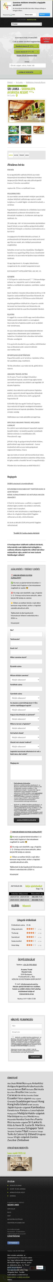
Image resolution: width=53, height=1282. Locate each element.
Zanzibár (12, 1140)
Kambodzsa (38, 1107)
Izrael (29, 1104)
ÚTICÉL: (27, 62)
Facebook (13, 1243)
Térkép (21, 155)
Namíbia (20, 1119)
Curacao (12, 1095)
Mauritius (23, 1116)
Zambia (34, 1137)
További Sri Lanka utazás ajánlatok (26, 533)
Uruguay (41, 1134)
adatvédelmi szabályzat (21, 814)
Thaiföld (18, 1131)
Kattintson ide (31, 19)
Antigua (11, 1086)
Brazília (20, 1091)
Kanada (11, 1110)
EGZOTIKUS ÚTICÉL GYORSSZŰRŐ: (26, 38)
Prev (11, 111)
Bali (24, 1089)
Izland (23, 1104)
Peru (32, 1119)
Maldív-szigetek (36, 1113)
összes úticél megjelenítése (27, 55)
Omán (27, 1119)
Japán (10, 1107)
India (17, 1104)
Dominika (29, 1095)
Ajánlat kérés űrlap (26, 994)
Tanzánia (11, 1131)
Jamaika (36, 1105)
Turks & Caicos (15, 1134)
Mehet (42, 15)
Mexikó (30, 1116)
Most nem (29, 15)
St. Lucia (26, 1125)
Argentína (21, 1086)
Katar (17, 1110)
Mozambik (11, 1119)
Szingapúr (31, 1128)
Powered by (6, 15)
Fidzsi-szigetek (24, 1098)
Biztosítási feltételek (15, 1219)
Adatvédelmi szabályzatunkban (18, 1277)
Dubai (36, 1095)
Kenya (23, 1110)
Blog (9, 1212)
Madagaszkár (12, 1114)
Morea (37, 1117)
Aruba (30, 1086)
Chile (26, 1092)
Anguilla (29, 1084)
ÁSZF (9, 1216)
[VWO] (12, 15)
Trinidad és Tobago (36, 1131)
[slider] (31, 929)
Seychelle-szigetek (20, 1122)
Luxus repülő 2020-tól (16, 1153)
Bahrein (18, 1089)
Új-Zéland (30, 1134)
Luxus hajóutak (37, 1110)
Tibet (25, 1131)
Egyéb (16, 155)
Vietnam (10, 1137)
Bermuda (39, 1089)
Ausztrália (38, 1086)
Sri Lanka (33, 1122)
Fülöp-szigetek (36, 1099)
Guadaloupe (23, 1101)
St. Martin (37, 1125)
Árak (27, 155)
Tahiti (41, 1128)
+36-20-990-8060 (30, 965)
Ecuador (12, 1098)
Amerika (21, 1083)
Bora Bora (11, 1092)
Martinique (13, 1116)
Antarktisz (37, 1083)
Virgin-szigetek (22, 1137)
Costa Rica (32, 1092)
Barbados (30, 1089)
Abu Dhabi (11, 1083)
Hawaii (33, 1101)
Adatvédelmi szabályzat (16, 1223)
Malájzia (22, 1113)
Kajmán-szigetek (23, 1107)
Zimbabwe (23, 1140)
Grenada (11, 1101)
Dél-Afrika (22, 1095)
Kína (28, 1110)
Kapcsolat (11, 1209)
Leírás (11, 155)
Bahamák (10, 1089)
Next (42, 111)
